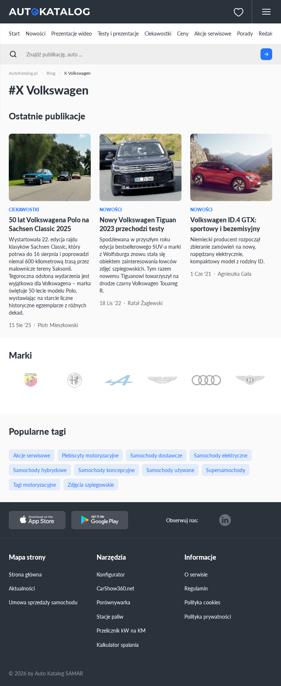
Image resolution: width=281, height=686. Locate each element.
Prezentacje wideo (71, 33)
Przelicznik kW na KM (121, 630)
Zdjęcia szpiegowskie (91, 484)
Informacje (200, 557)
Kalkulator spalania (118, 644)
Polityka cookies (202, 602)
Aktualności (22, 588)
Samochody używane (170, 470)
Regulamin (196, 588)
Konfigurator (111, 574)
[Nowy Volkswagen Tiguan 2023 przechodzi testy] (140, 167)
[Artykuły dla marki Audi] (206, 381)
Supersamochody (225, 470)
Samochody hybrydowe (40, 470)
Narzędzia (111, 557)
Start (14, 33)
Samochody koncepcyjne (106, 470)
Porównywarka (113, 602)
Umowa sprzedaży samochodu (43, 602)
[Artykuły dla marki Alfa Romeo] (74, 381)
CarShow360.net (115, 588)
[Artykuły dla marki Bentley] (250, 381)
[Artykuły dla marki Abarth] (30, 381)
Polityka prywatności (207, 616)
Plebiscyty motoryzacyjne (90, 455)
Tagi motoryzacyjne (34, 484)
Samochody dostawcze (156, 455)
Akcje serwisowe (212, 33)
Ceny (182, 33)
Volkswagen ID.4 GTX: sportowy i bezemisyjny (225, 224)
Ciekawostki (158, 33)
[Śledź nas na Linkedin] (225, 520)
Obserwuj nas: (182, 520)
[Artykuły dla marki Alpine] (118, 381)
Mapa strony (27, 557)
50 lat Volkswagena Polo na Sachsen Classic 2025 (49, 224)
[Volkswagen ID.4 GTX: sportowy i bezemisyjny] (231, 167)
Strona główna (25, 574)
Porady (245, 33)
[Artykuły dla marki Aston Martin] (162, 381)
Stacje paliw (110, 616)
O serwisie (195, 574)
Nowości (35, 33)
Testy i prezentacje (118, 33)
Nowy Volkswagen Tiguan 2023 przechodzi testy (138, 224)
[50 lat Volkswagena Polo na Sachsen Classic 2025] (50, 167)
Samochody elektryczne (220, 455)
